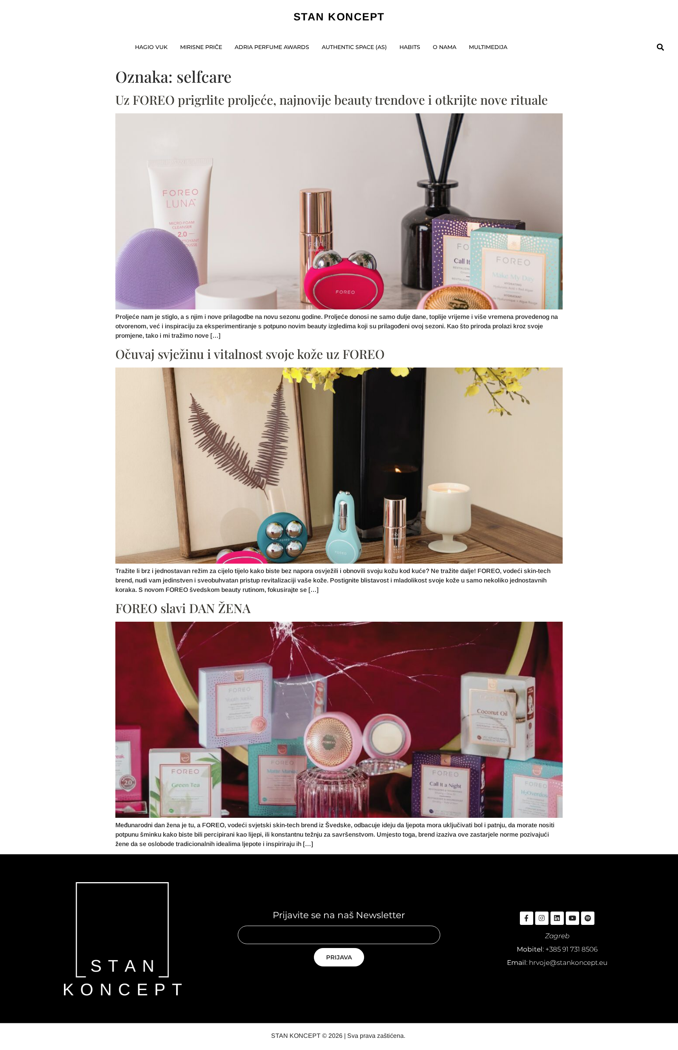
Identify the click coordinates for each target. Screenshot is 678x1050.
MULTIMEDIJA (488, 47)
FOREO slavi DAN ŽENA (183, 607)
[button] (660, 47)
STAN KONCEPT (339, 17)
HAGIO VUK (151, 47)
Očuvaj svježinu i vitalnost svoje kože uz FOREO (250, 353)
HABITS (409, 47)
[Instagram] (542, 918)
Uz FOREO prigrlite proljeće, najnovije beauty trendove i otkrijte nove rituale (331, 99)
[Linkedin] (557, 918)
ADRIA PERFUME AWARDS (272, 47)
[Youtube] (572, 918)
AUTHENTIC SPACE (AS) (354, 47)
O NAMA (444, 47)
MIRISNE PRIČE (201, 47)
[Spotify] (587, 918)
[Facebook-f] (526, 918)
